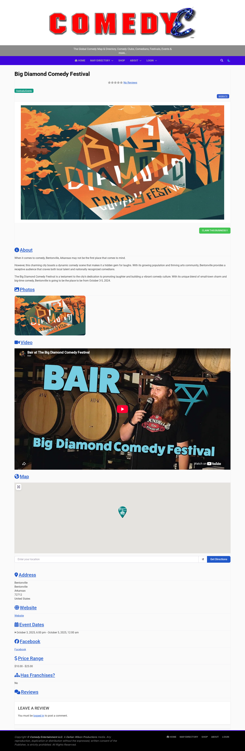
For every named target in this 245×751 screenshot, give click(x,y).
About (26, 250)
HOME (81, 60)
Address (27, 575)
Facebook (30, 641)
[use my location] (202, 559)
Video (26, 342)
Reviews (29, 692)
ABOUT (134, 60)
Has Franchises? (37, 675)
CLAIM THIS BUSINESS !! (215, 230)
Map (24, 476)
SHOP (121, 60)
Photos (27, 289)
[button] (36, 162)
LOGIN (150, 60)
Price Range (30, 658)
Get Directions (218, 559)
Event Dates (31, 624)
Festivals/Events (24, 91)
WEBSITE (223, 96)
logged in (38, 715)
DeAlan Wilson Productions (81, 737)
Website (28, 607)
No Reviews (130, 82)
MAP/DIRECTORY (100, 60)
